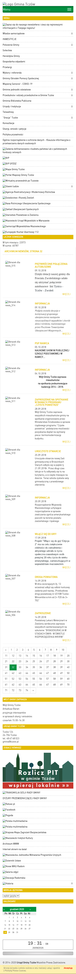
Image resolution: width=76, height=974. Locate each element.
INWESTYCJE (9, 39)
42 (13, 673)
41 (6, 673)
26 (40, 661)
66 (40, 684)
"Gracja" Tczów (10, 117)
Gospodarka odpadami (14, 61)
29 (61, 661)
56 (40, 678)
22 (13, 661)
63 (20, 684)
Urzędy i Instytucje (12, 106)
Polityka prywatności (13, 134)
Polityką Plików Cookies (15, 971)
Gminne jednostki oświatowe (17, 89)
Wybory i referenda (12, 72)
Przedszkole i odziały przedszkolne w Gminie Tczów (28, 95)
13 (20, 655)
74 (27, 690)
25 (34, 661)
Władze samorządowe (14, 33)
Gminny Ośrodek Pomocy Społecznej (21, 78)
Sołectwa (7, 50)
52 (13, 678)
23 (20, 661)
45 (34, 673)
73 (20, 690)
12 (13, 655)
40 (68, 667)
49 (61, 673)
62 (13, 684)
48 (54, 673)
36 (40, 667)
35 (34, 667)
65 (34, 684)
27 (47, 661)
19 (61, 655)
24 (27, 661)
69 (61, 684)
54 (27, 678)
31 (6, 667)
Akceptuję (68, 968)
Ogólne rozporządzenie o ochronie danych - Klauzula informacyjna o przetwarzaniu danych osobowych (36, 142)
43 (20, 673)
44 (27, 673)
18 (54, 655)
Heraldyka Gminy (11, 56)
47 (47, 673)
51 (6, 678)
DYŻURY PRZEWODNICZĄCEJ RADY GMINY (25, 798)
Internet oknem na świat (15, 849)
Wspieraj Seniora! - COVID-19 (17, 84)
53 (20, 678)
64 (27, 684)
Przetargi (7, 67)
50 (68, 673)
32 (13, 667)
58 (54, 678)
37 (47, 667)
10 (63, 650)
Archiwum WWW (11, 843)
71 (6, 690)
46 (40, 673)
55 (34, 678)
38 (54, 667)
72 (13, 690)
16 (40, 655)
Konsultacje (8, 123)
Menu (6, 9)
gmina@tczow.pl (11, 741)
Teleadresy (8, 112)
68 (54, 684)
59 (61, 678)
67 (47, 684)
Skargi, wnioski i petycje (14, 128)
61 (6, 684)
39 (61, 667)
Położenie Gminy (11, 45)
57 (47, 678)
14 (27, 655)
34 (27, 667)
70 (68, 684)
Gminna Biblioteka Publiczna (17, 100)
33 (20, 667)
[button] (71, 34)
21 (6, 661)
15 (34, 655)
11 (6, 655)
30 (68, 661)
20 (68, 655)
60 (68, 678)
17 (47, 655)
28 (54, 661)
